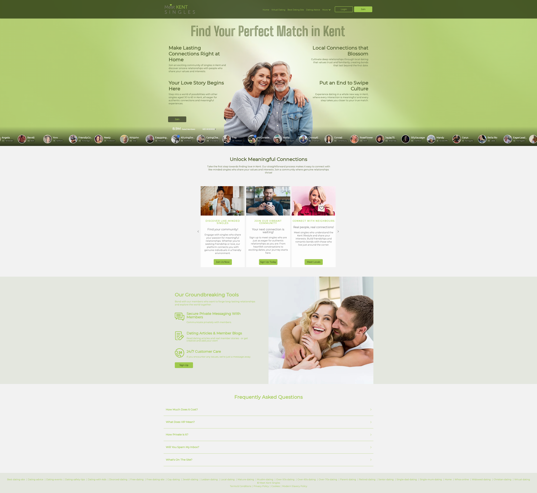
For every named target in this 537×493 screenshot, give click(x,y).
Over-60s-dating (306, 479)
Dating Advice (313, 10)
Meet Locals (313, 262)
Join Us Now (222, 262)
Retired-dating (367, 479)
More (325, 10)
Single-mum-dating (431, 479)
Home (266, 10)
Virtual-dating (522, 479)
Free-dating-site (155, 479)
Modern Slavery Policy (294, 486)
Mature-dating (246, 479)
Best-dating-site (16, 479)
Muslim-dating (265, 479)
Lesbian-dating (209, 479)
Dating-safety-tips (75, 479)
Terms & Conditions (240, 486)
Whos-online (462, 479)
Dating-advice (35, 479)
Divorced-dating (118, 479)
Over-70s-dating (328, 479)
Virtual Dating (278, 10)
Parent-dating (348, 479)
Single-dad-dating (407, 479)
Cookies (275, 486)
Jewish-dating (190, 479)
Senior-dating (386, 479)
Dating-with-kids (97, 479)
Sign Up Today (268, 262)
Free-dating (137, 479)
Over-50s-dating (285, 479)
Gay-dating (173, 479)
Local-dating (228, 479)
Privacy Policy (261, 486)
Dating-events (54, 479)
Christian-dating (502, 479)
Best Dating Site (296, 10)
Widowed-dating (481, 479)
